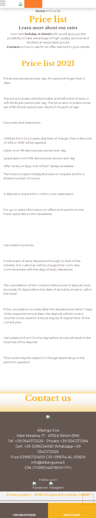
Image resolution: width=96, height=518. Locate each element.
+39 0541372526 (29, 441)
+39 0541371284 (74, 441)
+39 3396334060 (39, 446)
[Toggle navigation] (3, 3)
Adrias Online (78, 495)
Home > (41, 11)
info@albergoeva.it (48, 462)
